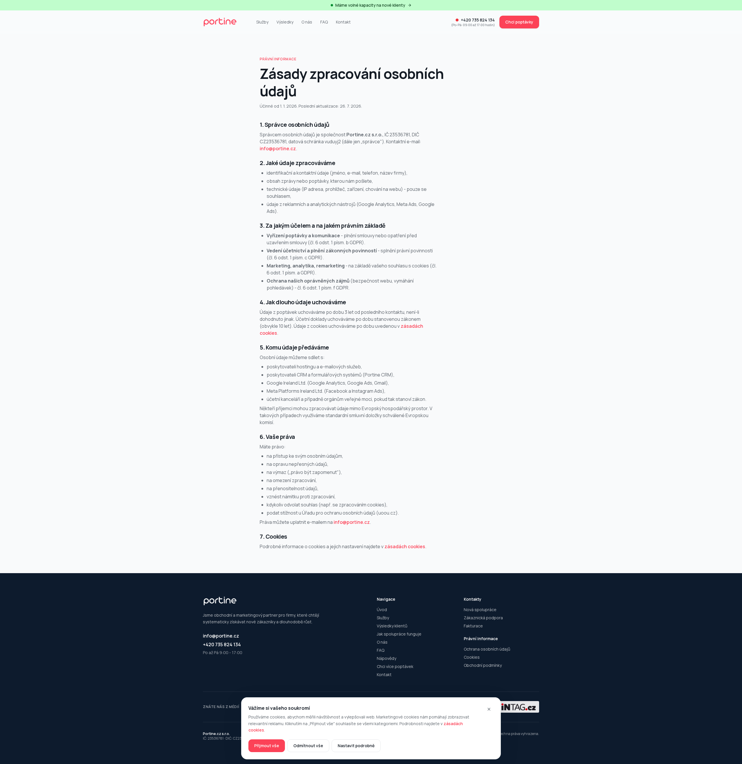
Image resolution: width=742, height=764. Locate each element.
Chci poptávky (519, 22)
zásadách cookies (404, 546)
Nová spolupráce (480, 609)
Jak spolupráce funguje (399, 634)
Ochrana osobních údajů (487, 649)
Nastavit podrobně (356, 745)
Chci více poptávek (395, 666)
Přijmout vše (266, 745)
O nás (306, 22)
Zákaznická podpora (483, 617)
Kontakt (343, 22)
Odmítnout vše (308, 745)
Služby (262, 22)
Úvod (382, 609)
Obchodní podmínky (483, 665)
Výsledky (285, 22)
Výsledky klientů (392, 626)
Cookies (472, 657)
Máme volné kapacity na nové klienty (370, 5)
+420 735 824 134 (222, 644)
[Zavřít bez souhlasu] (489, 709)
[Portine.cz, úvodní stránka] (225, 22)
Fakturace (473, 626)
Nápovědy (386, 658)
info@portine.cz (278, 148)
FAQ (324, 22)
